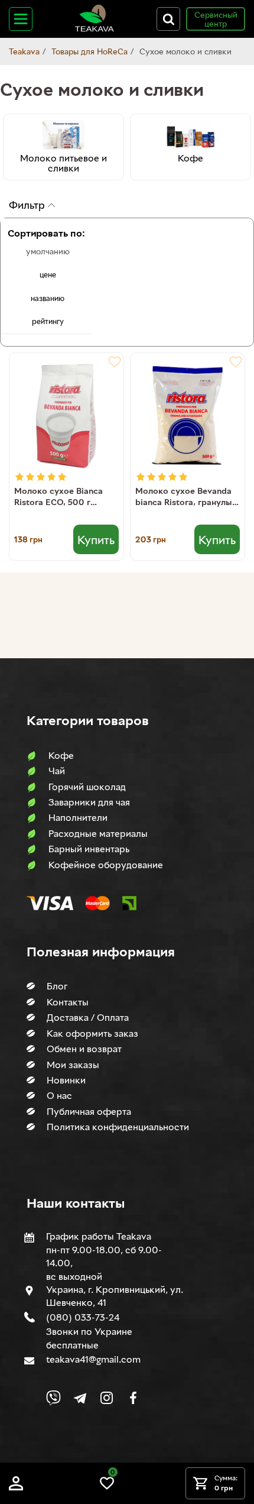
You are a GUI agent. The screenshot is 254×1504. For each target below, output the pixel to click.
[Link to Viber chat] (53, 1397)
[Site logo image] (94, 29)
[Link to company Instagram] (106, 1397)
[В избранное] (115, 362)
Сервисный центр (215, 18)
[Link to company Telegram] (80, 1397)
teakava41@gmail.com (93, 1359)
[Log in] (16, 1487)
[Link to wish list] (107, 1487)
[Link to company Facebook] (133, 1397)
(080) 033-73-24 (82, 1317)
